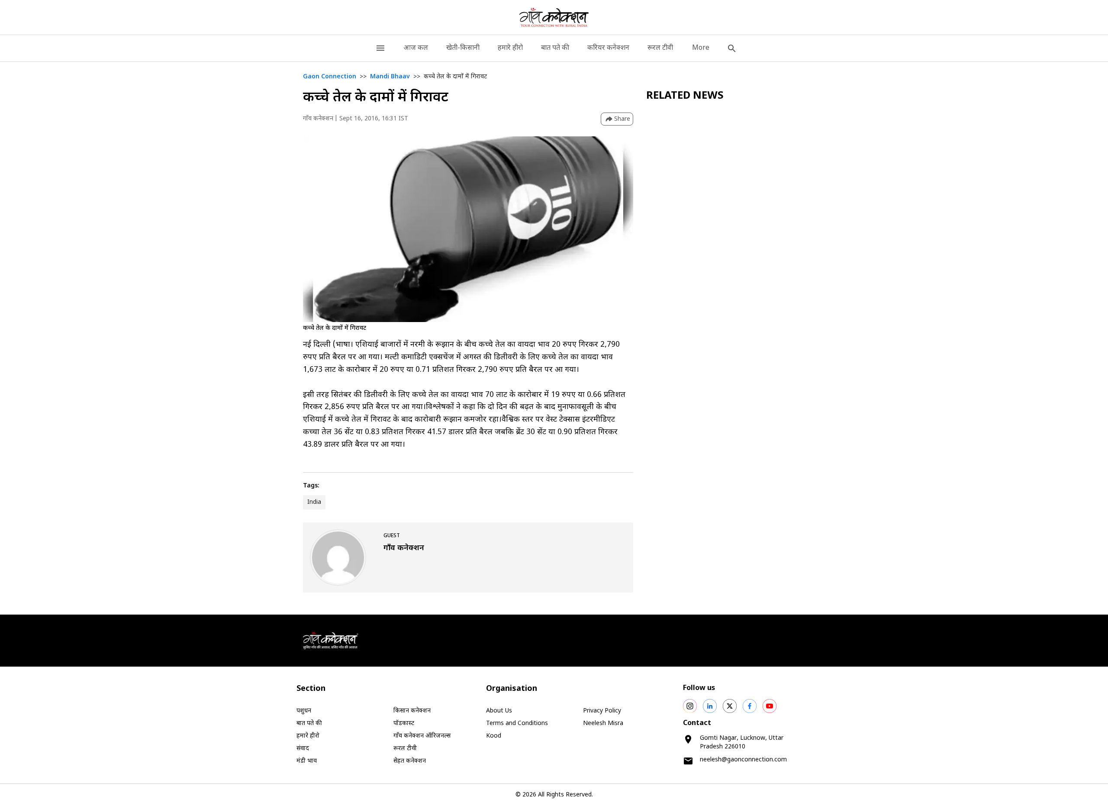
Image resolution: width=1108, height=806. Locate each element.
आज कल (415, 48)
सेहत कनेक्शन (409, 761)
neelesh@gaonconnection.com (743, 760)
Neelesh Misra (603, 723)
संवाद (302, 749)
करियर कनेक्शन (608, 48)
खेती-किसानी (463, 48)
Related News (685, 96)
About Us (499, 711)
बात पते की (555, 48)
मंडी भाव (306, 761)
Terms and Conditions (517, 723)
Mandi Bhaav (390, 77)
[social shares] (690, 706)
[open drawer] (380, 48)
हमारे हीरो (510, 48)
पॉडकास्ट (403, 723)
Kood (493, 736)
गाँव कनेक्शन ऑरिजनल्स (422, 736)
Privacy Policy (602, 711)
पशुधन (303, 711)
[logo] (554, 17)
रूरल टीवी (660, 48)
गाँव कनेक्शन (318, 119)
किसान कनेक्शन (412, 711)
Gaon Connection (329, 77)
